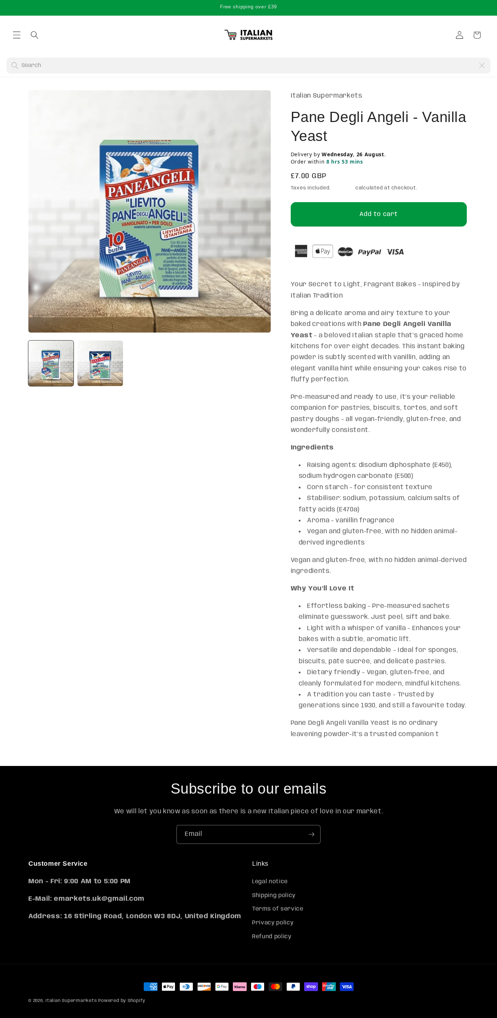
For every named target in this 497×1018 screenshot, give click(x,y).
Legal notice (270, 882)
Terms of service (277, 909)
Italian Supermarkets (71, 1000)
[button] (16, 35)
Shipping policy (273, 896)
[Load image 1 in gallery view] (50, 363)
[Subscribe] (311, 834)
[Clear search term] (482, 66)
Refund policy (271, 937)
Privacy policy (272, 923)
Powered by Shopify (122, 1000)
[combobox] (247, 65)
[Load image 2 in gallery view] (100, 363)
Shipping (343, 188)
